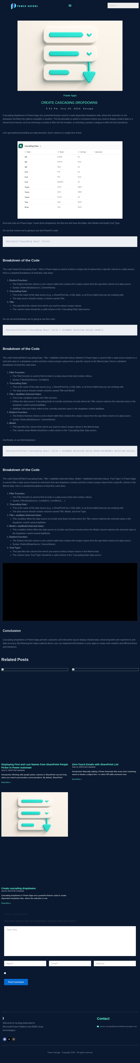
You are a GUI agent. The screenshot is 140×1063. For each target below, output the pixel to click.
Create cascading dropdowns (18, 888)
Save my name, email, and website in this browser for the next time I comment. (43, 973)
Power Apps (70, 95)
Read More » (6, 782)
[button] (70, 5)
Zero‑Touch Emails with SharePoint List (95, 764)
